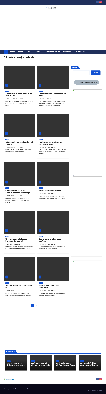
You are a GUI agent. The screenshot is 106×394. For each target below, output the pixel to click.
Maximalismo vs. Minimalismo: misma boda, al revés (65, 365)
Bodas (12, 52)
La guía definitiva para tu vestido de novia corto (88, 365)
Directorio (67, 52)
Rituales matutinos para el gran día (18, 286)
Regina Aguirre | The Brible (15, 98)
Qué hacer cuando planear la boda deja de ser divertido (40, 365)
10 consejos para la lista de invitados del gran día (16, 240)
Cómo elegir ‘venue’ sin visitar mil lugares (19, 143)
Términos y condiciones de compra (94, 390)
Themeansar (30, 388)
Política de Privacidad (97, 387)
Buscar (74, 67)
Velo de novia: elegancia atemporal (49, 286)
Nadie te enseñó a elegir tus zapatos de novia (50, 143)
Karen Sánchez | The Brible (15, 195)
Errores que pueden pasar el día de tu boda (18, 95)
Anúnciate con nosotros (85, 387)
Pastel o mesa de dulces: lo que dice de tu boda (15, 365)
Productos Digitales (52, 52)
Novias (28, 52)
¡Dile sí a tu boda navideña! (50, 191)
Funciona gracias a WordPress (11, 388)
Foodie (20, 52)
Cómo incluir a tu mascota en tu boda (52, 95)
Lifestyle (38, 52)
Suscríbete (76, 387)
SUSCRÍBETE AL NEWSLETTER (86, 82)
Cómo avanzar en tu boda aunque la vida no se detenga (17, 192)
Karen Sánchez (11, 290)
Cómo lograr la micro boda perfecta (50, 240)
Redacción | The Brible (47, 98)
